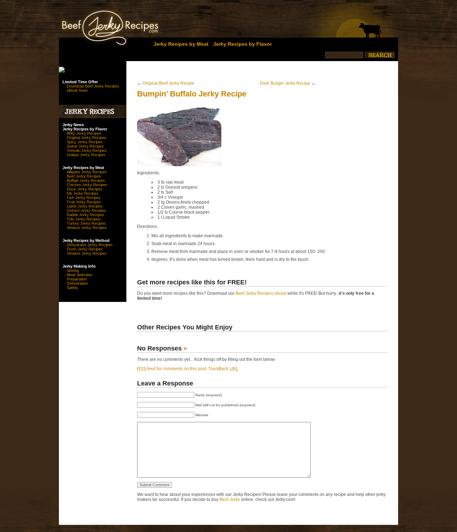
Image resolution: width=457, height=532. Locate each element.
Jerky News (73, 125)
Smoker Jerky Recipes (87, 253)
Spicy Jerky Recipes (85, 142)
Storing (73, 270)
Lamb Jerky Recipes (85, 206)
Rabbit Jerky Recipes (85, 215)
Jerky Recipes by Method (86, 240)
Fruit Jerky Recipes (84, 202)
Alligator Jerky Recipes (87, 172)
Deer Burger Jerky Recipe (285, 83)
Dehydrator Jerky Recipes (90, 245)
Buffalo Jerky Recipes (86, 180)
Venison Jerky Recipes (87, 227)
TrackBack (223, 368)
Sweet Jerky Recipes (85, 146)
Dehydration (77, 283)
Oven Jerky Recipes (85, 249)
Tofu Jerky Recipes (84, 219)
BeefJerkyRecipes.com (97, 26)
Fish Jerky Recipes (84, 197)
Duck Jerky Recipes (84, 189)
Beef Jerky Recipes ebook (261, 293)
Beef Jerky (230, 499)
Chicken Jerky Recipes (87, 185)
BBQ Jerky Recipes (84, 133)
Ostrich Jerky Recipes (86, 210)
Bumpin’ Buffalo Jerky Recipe (191, 93)
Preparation (77, 279)
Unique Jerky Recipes (86, 155)
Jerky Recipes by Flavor (242, 44)
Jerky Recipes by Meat (181, 44)
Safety (72, 287)
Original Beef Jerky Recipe (168, 83)
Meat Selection (79, 275)
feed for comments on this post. (172, 368)
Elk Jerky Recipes (83, 193)
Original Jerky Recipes (86, 137)
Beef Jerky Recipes (84, 176)
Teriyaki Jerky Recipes (87, 150)
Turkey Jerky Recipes (86, 223)
